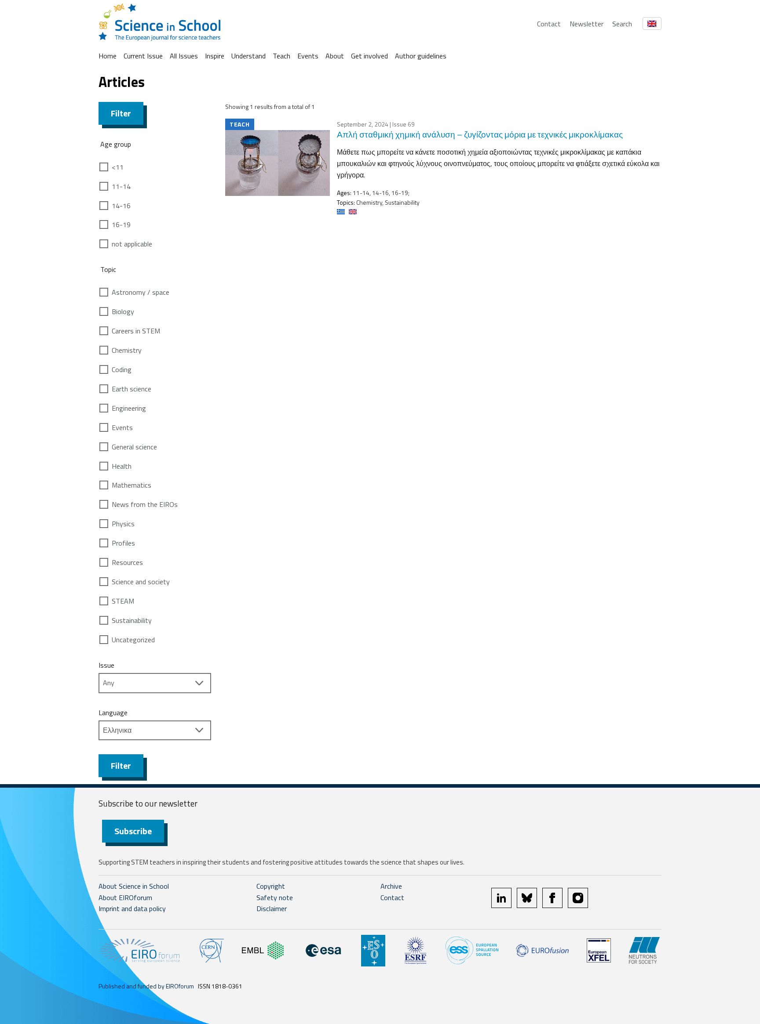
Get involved (369, 56)
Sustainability (132, 620)
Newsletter (586, 23)
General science (134, 446)
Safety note (274, 897)
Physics (123, 523)
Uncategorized (133, 639)
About (334, 56)
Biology (123, 311)
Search (622, 23)
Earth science (131, 389)
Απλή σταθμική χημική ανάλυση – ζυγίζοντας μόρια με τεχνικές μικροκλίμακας (480, 134)
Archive (391, 886)
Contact (549, 23)
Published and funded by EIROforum (146, 986)
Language (113, 712)
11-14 (121, 186)
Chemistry (127, 350)
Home (108, 56)
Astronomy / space (140, 292)
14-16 (121, 205)
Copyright (270, 886)
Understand (248, 56)
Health (122, 466)
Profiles (123, 543)
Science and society (141, 581)
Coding (122, 369)
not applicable (132, 244)
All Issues (184, 56)
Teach (281, 56)
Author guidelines (420, 56)
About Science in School (134, 886)
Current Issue (143, 56)
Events (307, 56)
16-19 (121, 224)
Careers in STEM (136, 331)
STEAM (123, 601)
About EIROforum (125, 897)
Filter (121, 113)
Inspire (214, 56)
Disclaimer (271, 908)
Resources (127, 562)
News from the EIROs (145, 504)
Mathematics (131, 485)
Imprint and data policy (132, 908)
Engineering (129, 408)
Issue (106, 665)
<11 (118, 167)
